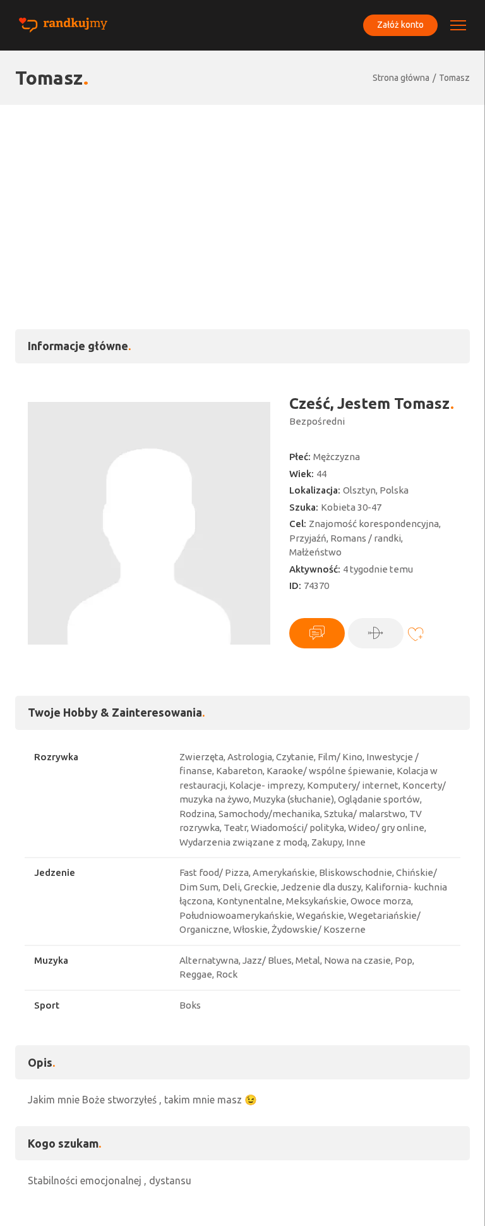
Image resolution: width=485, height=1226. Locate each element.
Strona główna (401, 78)
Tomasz (454, 78)
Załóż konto (400, 25)
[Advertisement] (242, 199)
